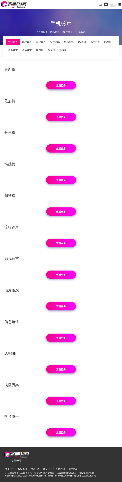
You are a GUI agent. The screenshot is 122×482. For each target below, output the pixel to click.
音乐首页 (13, 41)
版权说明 (22, 468)
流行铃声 (27, 41)
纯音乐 (107, 41)
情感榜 (39, 50)
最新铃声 (13, 50)
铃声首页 (68, 31)
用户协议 (72, 468)
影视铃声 (41, 41)
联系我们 (47, 468)
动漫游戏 (55, 41)
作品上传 (34, 468)
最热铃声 (27, 50)
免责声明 (60, 468)
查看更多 (61, 85)
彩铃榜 (63, 50)
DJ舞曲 (82, 41)
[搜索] (100, 4)
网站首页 (55, 31)
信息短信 (69, 41)
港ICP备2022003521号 (85, 475)
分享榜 (51, 50)
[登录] (106, 4)
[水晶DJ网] (14, 4)
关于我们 (9, 468)
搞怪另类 (95, 41)
